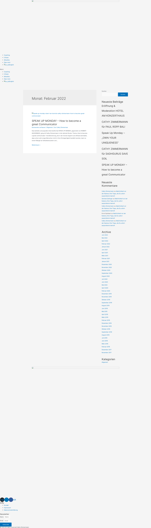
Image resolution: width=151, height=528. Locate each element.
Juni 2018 (105, 341)
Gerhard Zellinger (107, 198)
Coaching (7, 55)
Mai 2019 (104, 311)
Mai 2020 (104, 285)
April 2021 (105, 252)
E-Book (6, 57)
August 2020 (106, 276)
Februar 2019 (106, 320)
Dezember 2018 (107, 323)
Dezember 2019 (107, 294)
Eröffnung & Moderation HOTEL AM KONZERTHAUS (113, 110)
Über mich (7, 62)
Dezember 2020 (107, 264)
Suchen (104, 91)
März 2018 (105, 344)
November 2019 (107, 297)
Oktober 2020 (106, 270)
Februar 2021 (106, 258)
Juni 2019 (105, 308)
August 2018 (105, 335)
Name (2, 517)
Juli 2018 (104, 338)
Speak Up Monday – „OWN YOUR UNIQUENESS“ (113, 137)
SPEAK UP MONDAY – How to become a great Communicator (114, 169)
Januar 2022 (105, 247)
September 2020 (107, 273)
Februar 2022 (106, 244)
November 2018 (107, 326)
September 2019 (107, 302)
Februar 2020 (106, 291)
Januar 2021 (105, 261)
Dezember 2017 (107, 349)
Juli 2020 (104, 279)
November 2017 (107, 352)
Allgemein (50, 127)
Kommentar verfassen (38, 127)
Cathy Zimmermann (108, 191)
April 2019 (105, 314)
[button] (75, 69)
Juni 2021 (105, 249)
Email (2, 521)
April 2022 (105, 241)
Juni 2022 (105, 235)
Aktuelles (7, 60)
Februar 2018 (106, 347)
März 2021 (105, 255)
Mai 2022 (104, 238)
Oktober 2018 (106, 329)
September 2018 (107, 332)
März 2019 (105, 317)
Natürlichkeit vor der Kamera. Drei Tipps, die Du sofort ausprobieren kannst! (114, 193)
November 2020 (107, 267)
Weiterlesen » (36, 145)
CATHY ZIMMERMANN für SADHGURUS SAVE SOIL (115, 153)
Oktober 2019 (106, 299)
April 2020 (105, 288)
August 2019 (105, 305)
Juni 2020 (105, 282)
